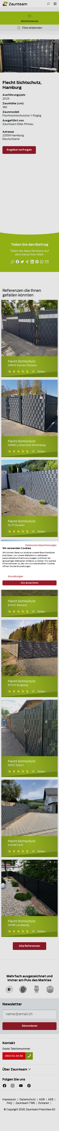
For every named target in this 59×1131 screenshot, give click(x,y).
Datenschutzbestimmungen (41, 545)
